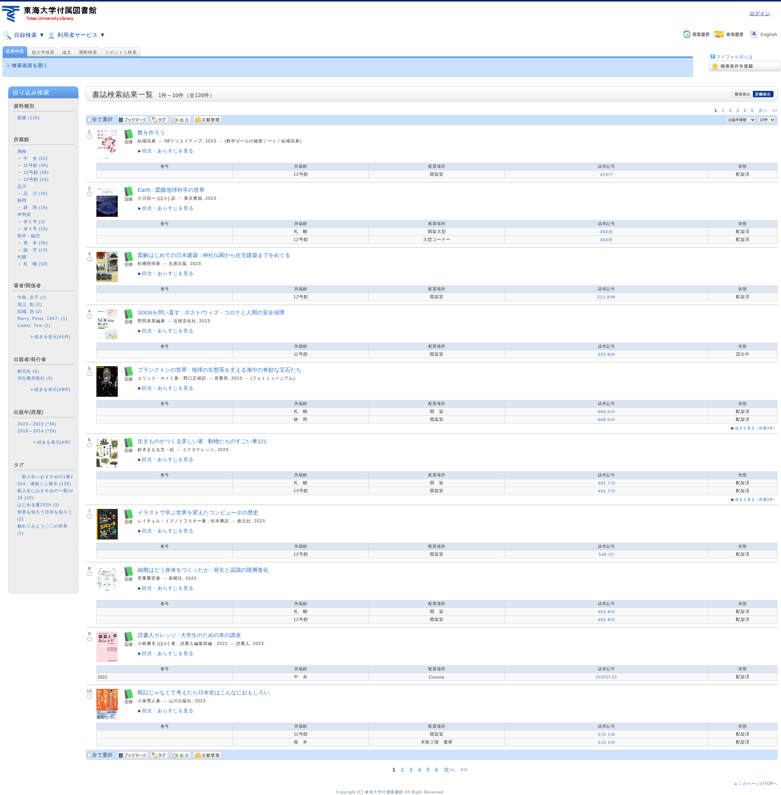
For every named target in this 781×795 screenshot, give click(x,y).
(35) (43, 242)
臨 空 (35, 249)
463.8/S (606, 611)
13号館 (36, 179)
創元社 (28, 371)
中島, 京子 (32, 297)
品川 (22, 186)
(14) (43, 249)
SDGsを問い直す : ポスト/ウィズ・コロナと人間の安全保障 (211, 312)
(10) (43, 228)
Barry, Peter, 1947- (42, 318)
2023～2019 (36, 423)
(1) (64, 318)
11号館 (35, 165)
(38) (44, 172)
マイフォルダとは (734, 56)
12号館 (36, 172)
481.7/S (606, 483)
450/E (606, 231)
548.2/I (606, 554)
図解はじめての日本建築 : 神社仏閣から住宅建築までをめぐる (214, 255)
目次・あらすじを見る (168, 150)
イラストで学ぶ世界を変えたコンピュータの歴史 (198, 512)
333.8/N (606, 354)
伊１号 (34, 221)
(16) (43, 207)
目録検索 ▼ (28, 35)
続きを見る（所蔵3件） (756, 428)
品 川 (35, 193)
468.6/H (606, 411)
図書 (28, 117)
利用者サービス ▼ (81, 35)
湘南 (22, 151)
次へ (763, 110)
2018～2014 (36, 430)
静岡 (22, 200)
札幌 (22, 256)
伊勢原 (24, 214)
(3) (42, 221)
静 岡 (35, 207)
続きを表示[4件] (53, 442)
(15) (44, 179)
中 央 (35, 158)
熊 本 (35, 242)
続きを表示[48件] (52, 389)
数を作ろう (151, 132)
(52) (43, 158)
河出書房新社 (35, 378)
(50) (43, 263)
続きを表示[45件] (52, 336)
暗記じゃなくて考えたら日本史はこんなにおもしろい (203, 692)
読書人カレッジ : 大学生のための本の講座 (189, 635)
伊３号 (35, 228)
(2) (43, 297)
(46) (43, 165)
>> (775, 110)
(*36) (50, 423)
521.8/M (606, 297)
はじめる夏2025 (38, 504)
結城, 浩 (29, 311)
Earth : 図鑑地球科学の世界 (171, 190)
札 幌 (35, 263)
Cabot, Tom (34, 325)
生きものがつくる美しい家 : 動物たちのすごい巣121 (202, 441)
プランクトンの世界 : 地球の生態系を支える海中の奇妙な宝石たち (219, 370)
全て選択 (102, 119)
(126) (34, 117)
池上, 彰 (29, 304)
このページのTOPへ (758, 783)
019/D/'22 (606, 677)
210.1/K (606, 734)
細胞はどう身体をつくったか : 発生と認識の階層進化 (203, 570)
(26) (43, 193)
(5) (36, 371)
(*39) (50, 430)
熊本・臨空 (28, 235)
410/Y (606, 174)
